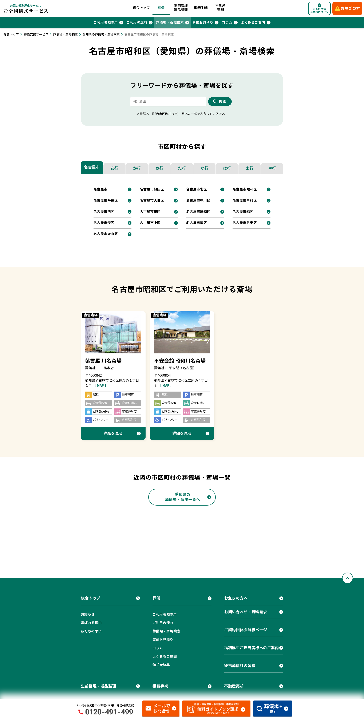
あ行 (114, 168)
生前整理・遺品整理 (98, 686)
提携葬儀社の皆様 (239, 665)
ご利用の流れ (136, 22)
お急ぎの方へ (236, 598)
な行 (204, 168)
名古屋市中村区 (245, 200)
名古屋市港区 (104, 223)
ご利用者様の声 (106, 22)
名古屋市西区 (104, 211)
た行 (182, 168)
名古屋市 (92, 167)
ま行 (249, 168)
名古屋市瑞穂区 (198, 211)
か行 (137, 168)
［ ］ (100, 385)
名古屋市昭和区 (245, 189)
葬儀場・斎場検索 (170, 22)
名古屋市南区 (196, 223)
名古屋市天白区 (152, 200)
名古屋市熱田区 (152, 189)
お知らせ (88, 614)
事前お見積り (202, 22)
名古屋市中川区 (198, 200)
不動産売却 (220, 7)
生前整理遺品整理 (181, 7)
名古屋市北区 (196, 189)
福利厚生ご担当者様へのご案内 (251, 647)
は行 (227, 168)
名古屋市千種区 (106, 200)
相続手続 (201, 7)
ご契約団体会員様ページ (245, 629)
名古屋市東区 (150, 211)
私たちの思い (91, 631)
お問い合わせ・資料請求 (245, 611)
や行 (272, 168)
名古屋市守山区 (106, 234)
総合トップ (141, 7)
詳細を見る (113, 433)
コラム (227, 22)
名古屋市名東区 (245, 223)
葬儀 (161, 7)
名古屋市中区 (150, 223)
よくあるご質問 (253, 22)
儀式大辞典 (161, 665)
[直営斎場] (113, 332)
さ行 (159, 168)
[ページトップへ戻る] (347, 578)
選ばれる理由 (91, 623)
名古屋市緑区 (243, 211)
